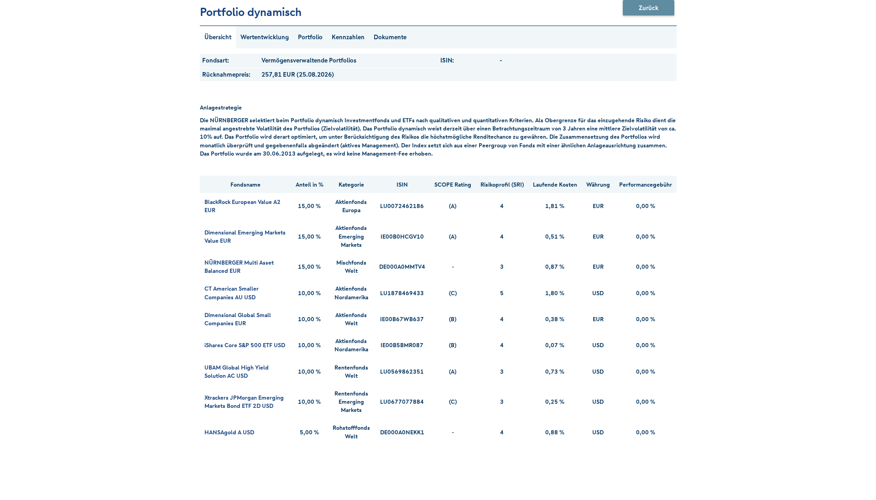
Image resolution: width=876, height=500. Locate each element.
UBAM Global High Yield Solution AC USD (236, 371)
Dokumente (390, 37)
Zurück (648, 7)
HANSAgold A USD (229, 432)
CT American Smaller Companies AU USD (231, 292)
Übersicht (217, 37)
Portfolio (310, 37)
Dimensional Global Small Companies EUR (237, 319)
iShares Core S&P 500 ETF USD (244, 345)
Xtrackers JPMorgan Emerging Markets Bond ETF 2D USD (244, 401)
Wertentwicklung (264, 37)
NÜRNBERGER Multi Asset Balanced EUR (239, 266)
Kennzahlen (348, 37)
